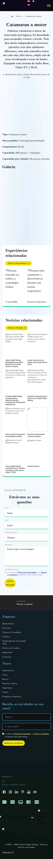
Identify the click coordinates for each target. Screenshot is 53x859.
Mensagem (8, 544)
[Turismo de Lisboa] (42, 817)
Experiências (8, 670)
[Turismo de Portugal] (32, 817)
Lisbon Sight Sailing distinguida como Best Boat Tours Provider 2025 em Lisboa (14, 363)
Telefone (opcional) (11, 532)
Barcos (19, 16)
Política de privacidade (26, 572)
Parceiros (6, 628)
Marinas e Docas (10, 683)
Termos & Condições (11, 632)
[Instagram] (10, 792)
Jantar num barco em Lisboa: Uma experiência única (37, 362)
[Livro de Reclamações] (11, 833)
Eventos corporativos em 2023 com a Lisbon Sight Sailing (37, 398)
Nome (7, 508)
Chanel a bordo (33, 466)
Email (6, 520)
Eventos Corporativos (36, 302)
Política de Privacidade (22, 734)
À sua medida (11, 302)
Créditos (6, 637)
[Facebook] (4, 792)
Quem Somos (8, 624)
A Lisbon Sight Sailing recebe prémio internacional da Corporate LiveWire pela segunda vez (15, 400)
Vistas (5, 675)
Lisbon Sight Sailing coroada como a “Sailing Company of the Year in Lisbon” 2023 (15, 469)
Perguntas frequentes (11, 696)
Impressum (7, 652)
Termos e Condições (41, 734)
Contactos (6, 657)
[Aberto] (49, 5)
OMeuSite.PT (8, 852)
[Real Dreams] (4, 780)
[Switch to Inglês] (28, 4)
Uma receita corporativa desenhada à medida (15, 435)
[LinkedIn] (16, 792)
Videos (5, 692)
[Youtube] (29, 792)
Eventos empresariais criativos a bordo (36, 435)
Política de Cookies (11, 648)
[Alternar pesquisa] (26, 11)
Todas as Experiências (17, 263)
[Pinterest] (23, 792)
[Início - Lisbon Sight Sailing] (6, 5)
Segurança (7, 688)
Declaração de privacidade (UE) (14, 642)
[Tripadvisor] (35, 792)
